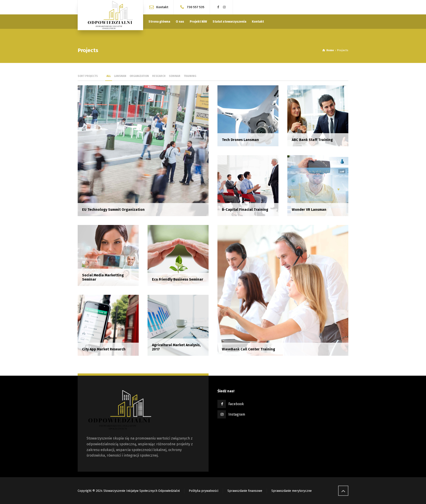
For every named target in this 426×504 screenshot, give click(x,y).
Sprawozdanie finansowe (244, 491)
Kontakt (162, 7)
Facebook (236, 404)
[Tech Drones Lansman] (247, 115)
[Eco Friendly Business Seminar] (178, 255)
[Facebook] (218, 7)
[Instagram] (224, 7)
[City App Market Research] (108, 325)
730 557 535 (195, 7)
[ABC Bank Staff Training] (317, 115)
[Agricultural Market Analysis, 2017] (178, 325)
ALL (108, 76)
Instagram (236, 414)
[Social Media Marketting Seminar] (108, 255)
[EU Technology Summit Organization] (143, 150)
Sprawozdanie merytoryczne (291, 491)
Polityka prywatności (203, 491)
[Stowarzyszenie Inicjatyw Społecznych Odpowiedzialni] (110, 15)
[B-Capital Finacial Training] (247, 185)
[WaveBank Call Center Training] (282, 290)
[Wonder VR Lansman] (317, 185)
